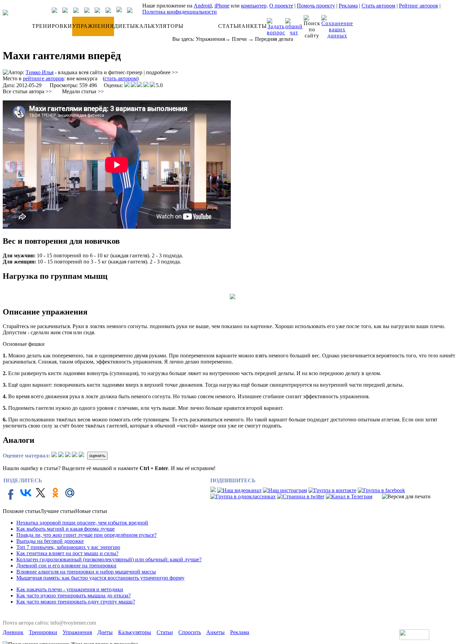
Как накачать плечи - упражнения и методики (69, 589)
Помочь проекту (316, 6)
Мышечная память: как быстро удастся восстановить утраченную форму (100, 578)
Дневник (13, 632)
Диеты (105, 632)
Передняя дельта (274, 39)
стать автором (121, 78)
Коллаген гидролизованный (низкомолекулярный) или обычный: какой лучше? (109, 559)
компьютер (254, 6)
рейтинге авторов (43, 78)
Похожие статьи (21, 511)
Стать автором (378, 6)
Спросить (189, 632)
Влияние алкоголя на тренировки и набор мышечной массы (86, 572)
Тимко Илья (39, 72)
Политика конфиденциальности (179, 12)
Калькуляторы (134, 632)
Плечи (239, 39)
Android (203, 6)
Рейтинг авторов (418, 6)
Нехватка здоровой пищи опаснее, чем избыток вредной (82, 523)
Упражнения (210, 39)
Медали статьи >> (83, 91)
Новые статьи (91, 511)
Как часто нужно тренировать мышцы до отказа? (73, 595)
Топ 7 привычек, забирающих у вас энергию (68, 547)
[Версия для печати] (406, 497)
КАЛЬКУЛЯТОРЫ (159, 26)
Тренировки (43, 632)
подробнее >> (162, 72)
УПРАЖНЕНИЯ (93, 26)
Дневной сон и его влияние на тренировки (66, 565)
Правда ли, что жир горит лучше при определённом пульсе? (86, 535)
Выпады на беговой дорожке (50, 541)
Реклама (348, 6)
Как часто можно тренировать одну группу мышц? (75, 602)
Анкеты (215, 632)
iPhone (221, 6)
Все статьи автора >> (27, 91)
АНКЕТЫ (254, 26)
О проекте (281, 6)
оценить (97, 455)
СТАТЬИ (229, 26)
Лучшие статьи (57, 511)
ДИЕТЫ (124, 26)
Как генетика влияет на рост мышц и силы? (67, 553)
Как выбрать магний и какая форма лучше (65, 529)
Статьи (165, 632)
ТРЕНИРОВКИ (52, 26)
